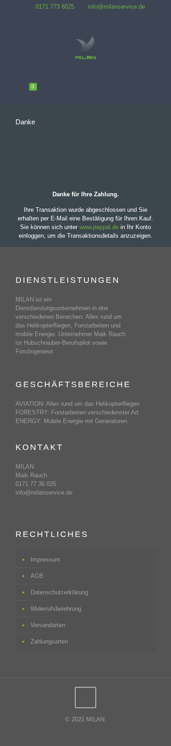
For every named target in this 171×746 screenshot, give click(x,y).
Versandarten (48, 625)
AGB (37, 575)
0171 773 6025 (55, 6)
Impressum (45, 559)
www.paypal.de (99, 227)
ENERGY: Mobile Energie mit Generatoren (71, 421)
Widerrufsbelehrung (56, 608)
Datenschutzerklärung (59, 592)
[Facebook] (79, 17)
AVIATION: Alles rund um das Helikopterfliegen (78, 403)
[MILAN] (86, 49)
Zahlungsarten (49, 641)
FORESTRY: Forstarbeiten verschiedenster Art (77, 412)
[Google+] (91, 17)
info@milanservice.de (116, 6)
